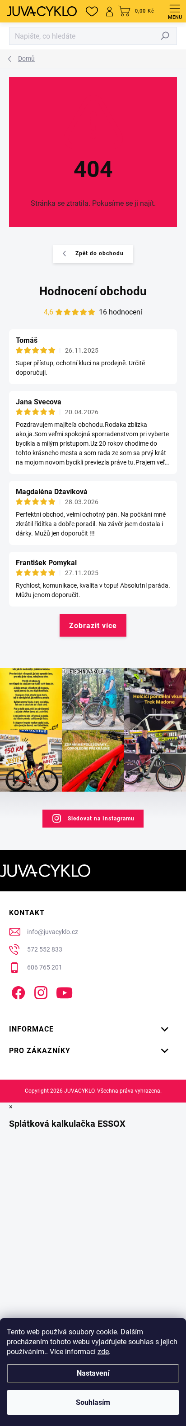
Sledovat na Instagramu (101, 818)
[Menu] (174, 11)
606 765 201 (44, 967)
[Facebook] (17, 991)
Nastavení (93, 1373)
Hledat (165, 36)
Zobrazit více (93, 625)
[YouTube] (64, 991)
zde (103, 1351)
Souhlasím (93, 1402)
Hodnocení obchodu (93, 291)
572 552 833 (44, 949)
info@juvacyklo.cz (52, 931)
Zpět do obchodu (99, 253)
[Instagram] (39, 991)
